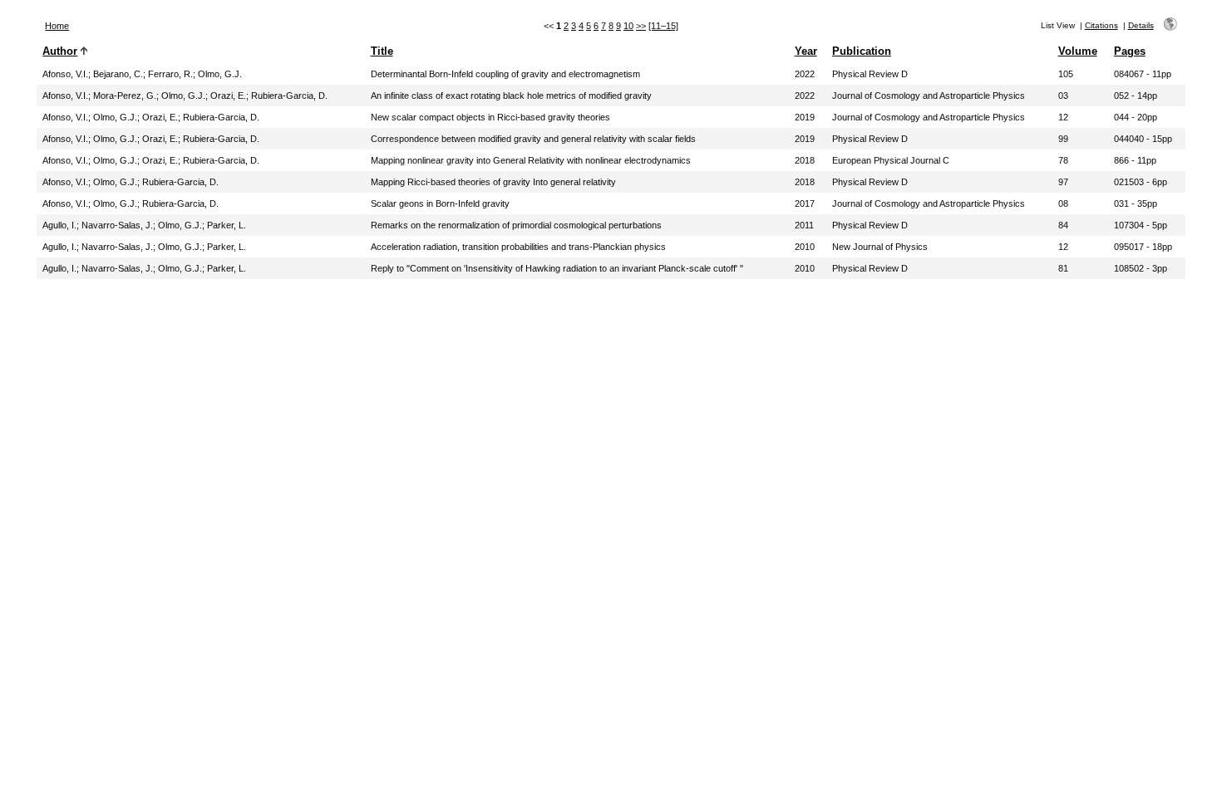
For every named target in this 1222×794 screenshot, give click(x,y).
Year (806, 51)
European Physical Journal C (890, 160)
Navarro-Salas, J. (117, 225)
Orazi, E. (228, 95)
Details (1141, 25)
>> (641, 26)
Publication (861, 51)
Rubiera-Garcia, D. (289, 95)
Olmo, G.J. (220, 74)
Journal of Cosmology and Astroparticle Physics (928, 95)
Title (382, 51)
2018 (805, 160)
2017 (805, 203)
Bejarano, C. (118, 74)
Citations (1101, 25)
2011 (804, 225)
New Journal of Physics (880, 247)
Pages (1130, 51)
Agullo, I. (59, 225)
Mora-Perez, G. (124, 95)
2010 (805, 247)
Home (57, 26)
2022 (805, 74)
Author (59, 51)
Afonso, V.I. (65, 74)
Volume (1077, 51)
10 (628, 26)
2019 (805, 117)
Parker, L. (226, 225)
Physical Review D (870, 74)
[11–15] (663, 26)
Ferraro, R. (170, 74)
